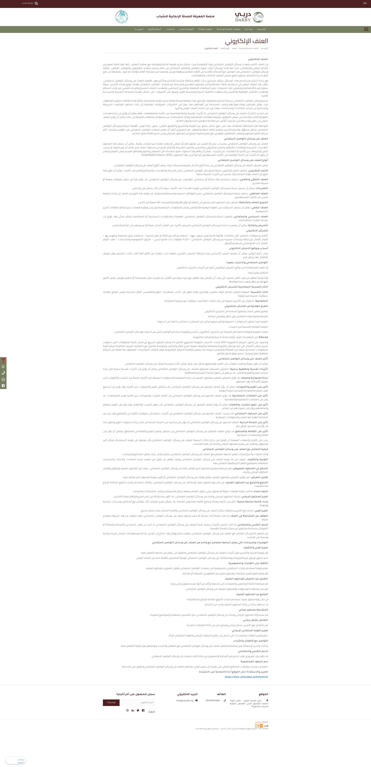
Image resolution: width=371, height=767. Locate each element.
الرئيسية (261, 29)
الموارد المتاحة (205, 29)
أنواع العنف (224, 49)
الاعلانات (170, 29)
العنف (234, 49)
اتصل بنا (139, 29)
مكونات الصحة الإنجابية (228, 29)
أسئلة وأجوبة (154, 29)
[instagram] (127, 710)
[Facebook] (142, 710)
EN (365, 3)
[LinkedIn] (132, 710)
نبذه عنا (249, 29)
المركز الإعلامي (186, 29)
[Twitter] (137, 710)
